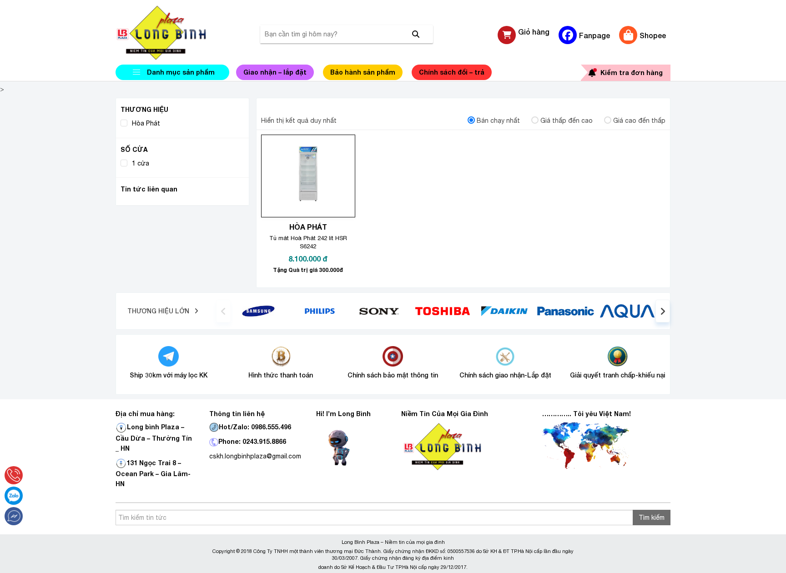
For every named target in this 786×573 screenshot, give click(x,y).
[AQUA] (627, 310)
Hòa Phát (146, 123)
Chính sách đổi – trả (451, 72)
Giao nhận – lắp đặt (275, 72)
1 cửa (140, 163)
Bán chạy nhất (498, 120)
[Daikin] (504, 310)
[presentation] (223, 311)
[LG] (319, 310)
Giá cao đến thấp (639, 120)
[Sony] (381, 310)
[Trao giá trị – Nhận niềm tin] (172, 32)
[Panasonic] (565, 310)
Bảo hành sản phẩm (362, 72)
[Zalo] (14, 496)
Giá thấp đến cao (566, 120)
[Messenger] (14, 516)
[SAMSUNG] (258, 310)
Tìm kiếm (652, 517)
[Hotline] (14, 475)
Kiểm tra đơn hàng (631, 72)
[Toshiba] (442, 310)
